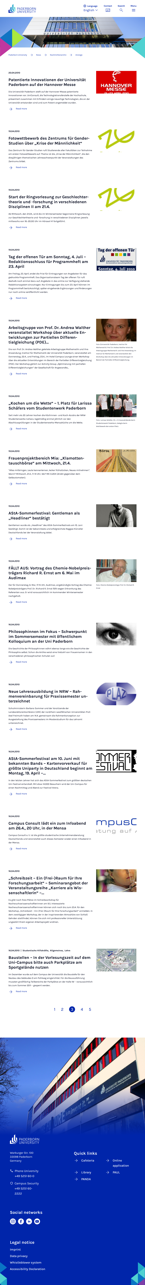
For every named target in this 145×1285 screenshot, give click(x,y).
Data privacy (19, 1256)
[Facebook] (21, 1221)
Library (86, 1172)
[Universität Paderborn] (24, 1139)
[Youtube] (37, 1221)
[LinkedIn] (29, 1221)
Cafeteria (87, 1160)
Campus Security (27, 1183)
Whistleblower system (25, 1262)
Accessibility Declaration (27, 1269)
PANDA (86, 1179)
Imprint (15, 1249)
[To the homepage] (22, 8)
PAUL (116, 1172)
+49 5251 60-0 (24, 1176)
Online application (121, 1163)
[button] (92, 8)
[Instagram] (13, 1221)
